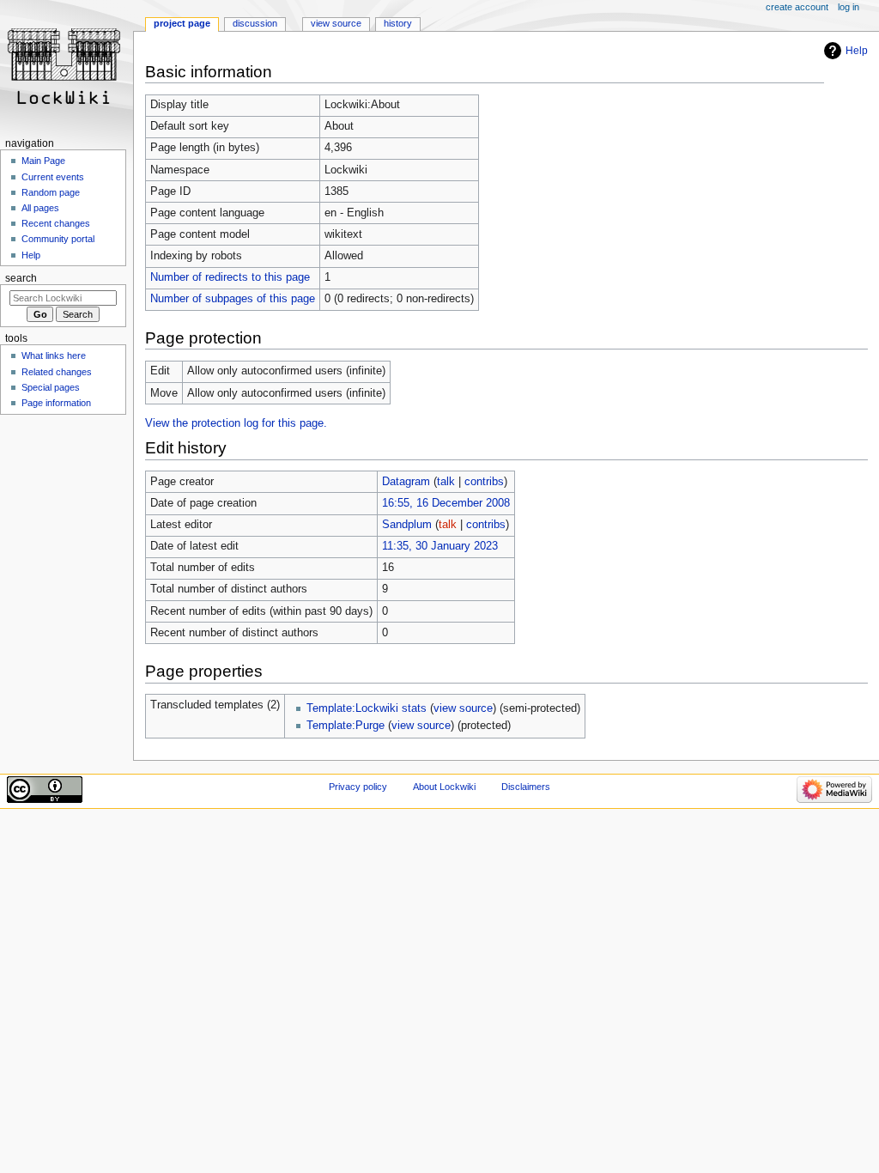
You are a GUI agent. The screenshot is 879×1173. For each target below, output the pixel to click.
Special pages (50, 387)
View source (336, 23)
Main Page (43, 160)
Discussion (255, 23)
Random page (50, 192)
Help (857, 51)
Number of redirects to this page (230, 277)
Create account (797, 7)
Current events (52, 177)
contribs (484, 482)
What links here (53, 355)
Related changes (56, 372)
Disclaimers (525, 786)
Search (21, 278)
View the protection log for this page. (236, 423)
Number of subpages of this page (232, 299)
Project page (182, 23)
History (398, 23)
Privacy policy (358, 786)
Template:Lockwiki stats (366, 708)
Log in (848, 7)
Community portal (57, 239)
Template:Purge (345, 726)
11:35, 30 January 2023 (440, 546)
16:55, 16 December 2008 (446, 503)
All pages (40, 208)
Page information (56, 403)
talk (446, 482)
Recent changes (55, 223)
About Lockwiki (444, 786)
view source (463, 708)
